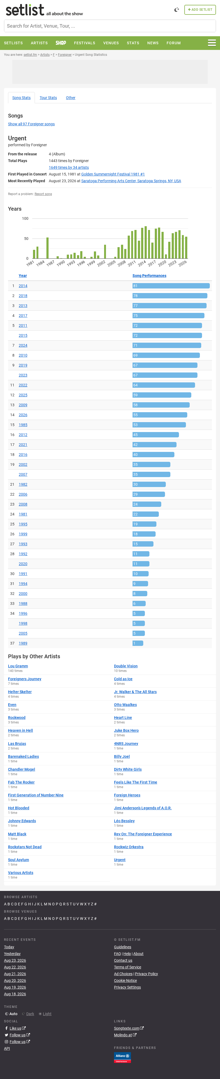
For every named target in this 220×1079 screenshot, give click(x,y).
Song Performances (149, 275)
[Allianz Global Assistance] (122, 1057)
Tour (48, 98)
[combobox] (110, 26)
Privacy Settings (127, 987)
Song (21, 98)
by (69, 167)
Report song (43, 194)
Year (23, 275)
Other (70, 98)
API (7, 1048)
